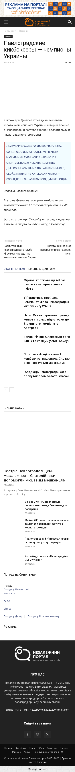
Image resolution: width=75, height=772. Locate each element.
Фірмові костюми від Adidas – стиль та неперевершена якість (46, 284)
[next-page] (11, 389)
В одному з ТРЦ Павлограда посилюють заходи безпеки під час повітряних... (47, 505)
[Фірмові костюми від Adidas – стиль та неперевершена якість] (13, 284)
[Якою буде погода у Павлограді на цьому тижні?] (13, 560)
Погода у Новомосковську (43, 616)
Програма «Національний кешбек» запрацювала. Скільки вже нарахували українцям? (47, 358)
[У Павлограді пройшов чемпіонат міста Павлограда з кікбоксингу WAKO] (13, 302)
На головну (10, 30)
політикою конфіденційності (23, 750)
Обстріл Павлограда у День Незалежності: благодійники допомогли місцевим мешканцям (35, 475)
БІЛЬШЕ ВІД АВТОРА (41, 269)
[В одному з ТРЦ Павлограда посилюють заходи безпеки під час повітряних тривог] (13, 506)
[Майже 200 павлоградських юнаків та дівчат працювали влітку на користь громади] (13, 524)
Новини (23, 30)
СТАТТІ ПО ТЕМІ (14, 269)
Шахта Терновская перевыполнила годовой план (55, 249)
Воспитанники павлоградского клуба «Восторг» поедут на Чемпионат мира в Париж (20, 251)
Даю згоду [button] (14, 763)
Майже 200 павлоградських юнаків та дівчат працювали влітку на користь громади (46, 524)
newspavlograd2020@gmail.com (49, 709)
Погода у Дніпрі (13, 616)
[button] (6, 22)
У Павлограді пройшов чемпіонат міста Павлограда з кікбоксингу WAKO (46, 302)
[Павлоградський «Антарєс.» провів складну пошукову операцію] (13, 543)
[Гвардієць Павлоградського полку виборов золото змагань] (13, 376)
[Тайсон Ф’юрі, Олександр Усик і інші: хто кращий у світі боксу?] (13, 341)
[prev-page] (6, 389)
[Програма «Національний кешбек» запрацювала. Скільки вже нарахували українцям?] (13, 358)
